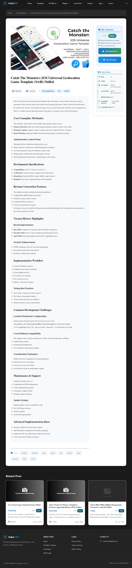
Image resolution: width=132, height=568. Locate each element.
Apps (100, 3)
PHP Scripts (47, 553)
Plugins (65, 3)
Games (110, 3)
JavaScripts (47, 549)
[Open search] (127, 3)
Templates (40, 3)
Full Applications (48, 91)
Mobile (66, 91)
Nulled (13, 3)
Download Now (111, 51)
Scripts (90, 3)
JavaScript (77, 3)
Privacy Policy (76, 541)
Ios (59, 91)
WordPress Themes (50, 545)
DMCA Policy (76, 549)
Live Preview (111, 59)
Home (30, 3)
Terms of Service (77, 545)
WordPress (52, 3)
